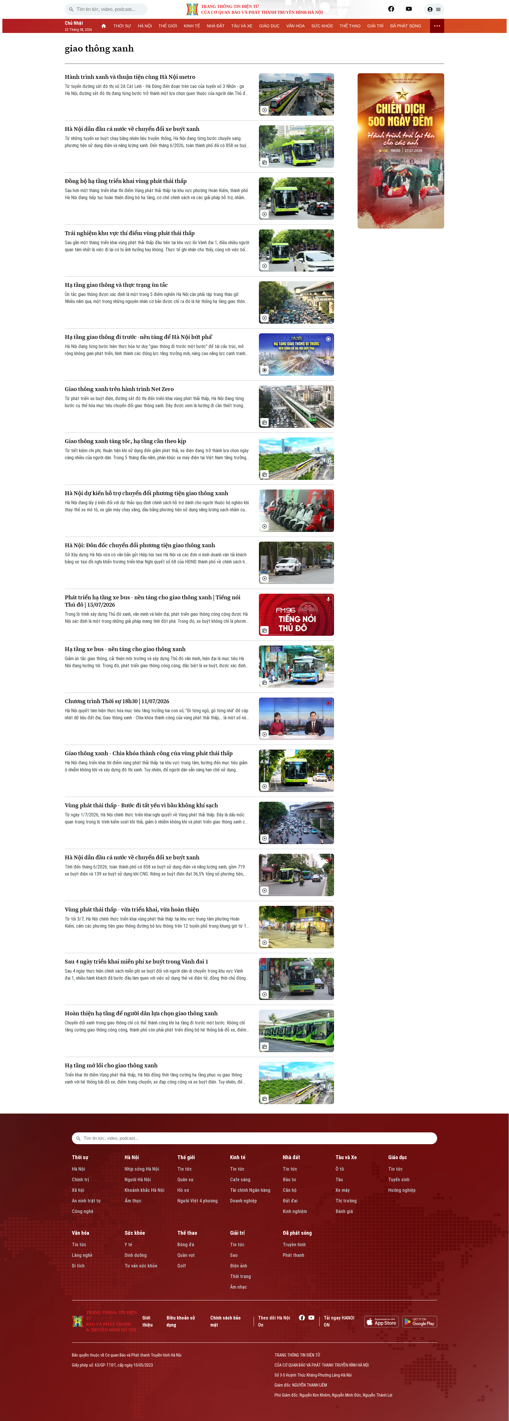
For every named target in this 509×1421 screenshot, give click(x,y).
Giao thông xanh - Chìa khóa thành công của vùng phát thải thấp (149, 753)
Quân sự (185, 1179)
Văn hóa (80, 1233)
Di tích (78, 1266)
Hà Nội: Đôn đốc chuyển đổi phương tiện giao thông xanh (140, 545)
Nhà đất (291, 1157)
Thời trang (240, 1276)
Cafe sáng (240, 1179)
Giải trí (237, 1233)
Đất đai (290, 1201)
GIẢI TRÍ (375, 26)
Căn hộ (290, 1190)
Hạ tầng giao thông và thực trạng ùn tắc (116, 285)
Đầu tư (289, 1179)
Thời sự (80, 1157)
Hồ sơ (183, 1190)
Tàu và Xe (346, 1157)
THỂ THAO (350, 26)
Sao (234, 1255)
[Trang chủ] (104, 26)
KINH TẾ (192, 26)
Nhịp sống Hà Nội (142, 1169)
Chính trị (80, 1179)
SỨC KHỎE (322, 26)
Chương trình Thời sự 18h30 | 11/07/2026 (117, 701)
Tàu (339, 1179)
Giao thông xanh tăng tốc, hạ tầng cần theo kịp (125, 441)
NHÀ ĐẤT (216, 26)
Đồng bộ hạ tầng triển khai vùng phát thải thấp (126, 181)
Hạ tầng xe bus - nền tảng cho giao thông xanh (125, 649)
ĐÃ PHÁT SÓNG (405, 26)
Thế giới (186, 1157)
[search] (71, 9)
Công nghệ (82, 1211)
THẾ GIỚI (167, 26)
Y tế (128, 1244)
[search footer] (78, 1138)
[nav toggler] (437, 26)
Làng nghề (82, 1255)
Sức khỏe (135, 1233)
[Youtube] (409, 9)
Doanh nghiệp (243, 1201)
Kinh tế (237, 1157)
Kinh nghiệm (295, 1211)
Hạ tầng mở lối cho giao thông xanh (111, 1065)
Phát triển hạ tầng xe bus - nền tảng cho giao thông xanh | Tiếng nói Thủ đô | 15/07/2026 (152, 601)
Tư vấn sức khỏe (141, 1266)
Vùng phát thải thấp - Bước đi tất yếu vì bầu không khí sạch (141, 805)
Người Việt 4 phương (197, 1201)
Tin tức (184, 1169)
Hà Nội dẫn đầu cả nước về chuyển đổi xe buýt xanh (132, 129)
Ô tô (340, 1169)
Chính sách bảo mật (225, 1321)
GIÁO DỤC (269, 26)
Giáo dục (397, 1157)
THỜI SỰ (122, 26)
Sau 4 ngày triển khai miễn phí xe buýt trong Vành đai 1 (136, 961)
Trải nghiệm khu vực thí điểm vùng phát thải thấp (130, 233)
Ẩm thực (133, 1201)
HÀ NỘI (145, 26)
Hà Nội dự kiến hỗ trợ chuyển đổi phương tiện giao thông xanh (146, 493)
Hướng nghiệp (402, 1190)
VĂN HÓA (295, 26)
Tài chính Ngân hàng (250, 1190)
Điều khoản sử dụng (180, 1321)
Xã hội (78, 1190)
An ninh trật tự (86, 1201)
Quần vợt (186, 1255)
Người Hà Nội (138, 1179)
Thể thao (187, 1233)
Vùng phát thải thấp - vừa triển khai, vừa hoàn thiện (132, 909)
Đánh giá (344, 1211)
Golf (181, 1266)
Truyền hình (294, 1244)
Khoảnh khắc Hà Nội (144, 1190)
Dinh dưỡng (136, 1255)
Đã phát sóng (297, 1233)
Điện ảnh (238, 1266)
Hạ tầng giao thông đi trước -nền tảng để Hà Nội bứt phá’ (138, 337)
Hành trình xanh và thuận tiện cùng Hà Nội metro (130, 77)
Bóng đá (185, 1244)
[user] (434, 9)
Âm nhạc (238, 1287)
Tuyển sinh (398, 1179)
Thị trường (346, 1201)
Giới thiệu (147, 1321)
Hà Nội (78, 1169)
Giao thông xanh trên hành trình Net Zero (119, 389)
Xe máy (343, 1190)
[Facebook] (391, 9)
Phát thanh (293, 1255)
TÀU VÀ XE (241, 26)
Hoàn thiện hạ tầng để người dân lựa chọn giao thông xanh (141, 1013)
